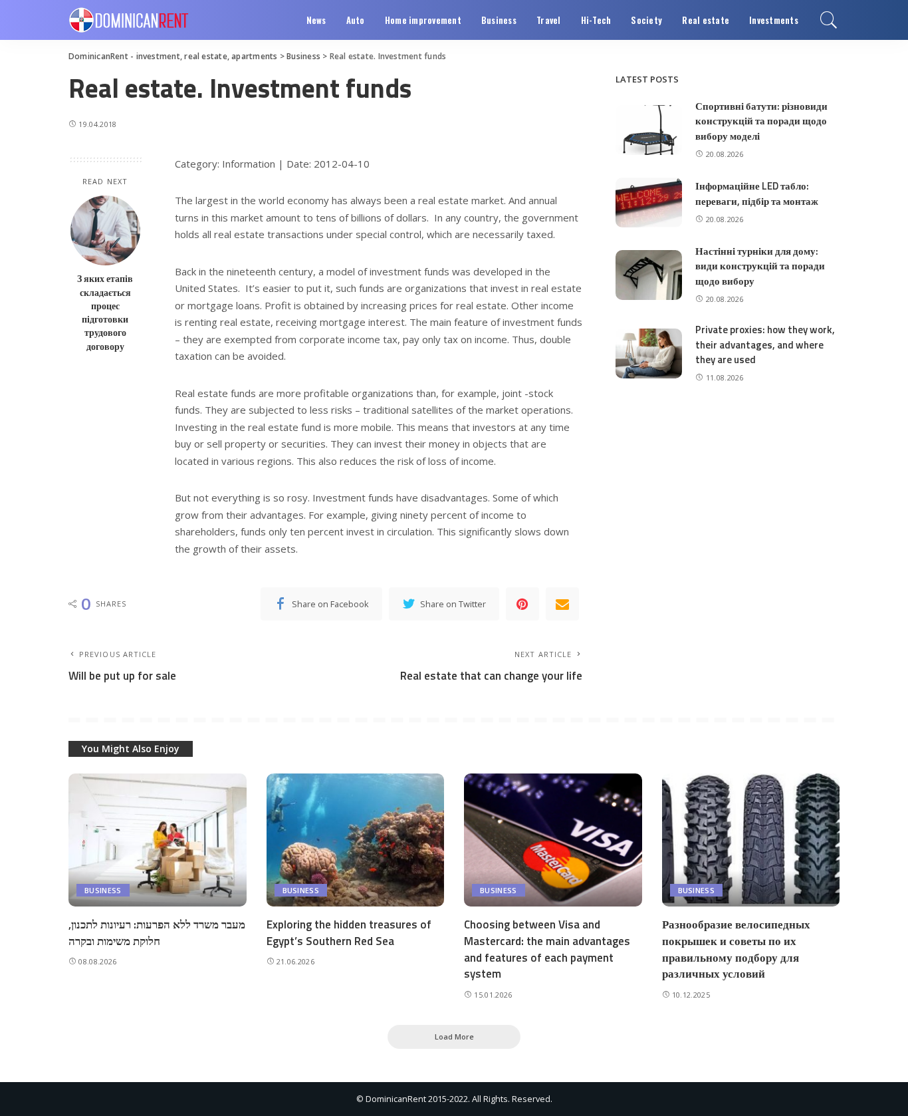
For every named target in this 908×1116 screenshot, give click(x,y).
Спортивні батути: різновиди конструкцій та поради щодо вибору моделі (761, 121)
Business (103, 890)
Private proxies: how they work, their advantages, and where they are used (765, 344)
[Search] (829, 20)
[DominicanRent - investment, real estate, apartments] (128, 20)
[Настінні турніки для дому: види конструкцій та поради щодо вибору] (649, 275)
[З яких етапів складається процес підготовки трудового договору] (105, 230)
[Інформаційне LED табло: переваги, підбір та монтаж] (649, 202)
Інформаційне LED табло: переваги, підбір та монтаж (756, 193)
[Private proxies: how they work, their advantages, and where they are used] (649, 353)
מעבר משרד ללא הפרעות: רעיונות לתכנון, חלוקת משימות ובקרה (156, 933)
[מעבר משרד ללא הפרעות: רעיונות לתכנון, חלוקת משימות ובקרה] (157, 840)
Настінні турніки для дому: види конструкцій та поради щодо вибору (760, 266)
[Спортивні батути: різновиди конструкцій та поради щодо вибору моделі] (649, 130)
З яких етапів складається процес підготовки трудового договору (105, 312)
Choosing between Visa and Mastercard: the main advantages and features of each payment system (547, 949)
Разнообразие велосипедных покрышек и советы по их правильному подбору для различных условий (736, 949)
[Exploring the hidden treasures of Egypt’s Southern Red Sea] (356, 840)
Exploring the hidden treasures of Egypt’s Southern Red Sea (349, 933)
